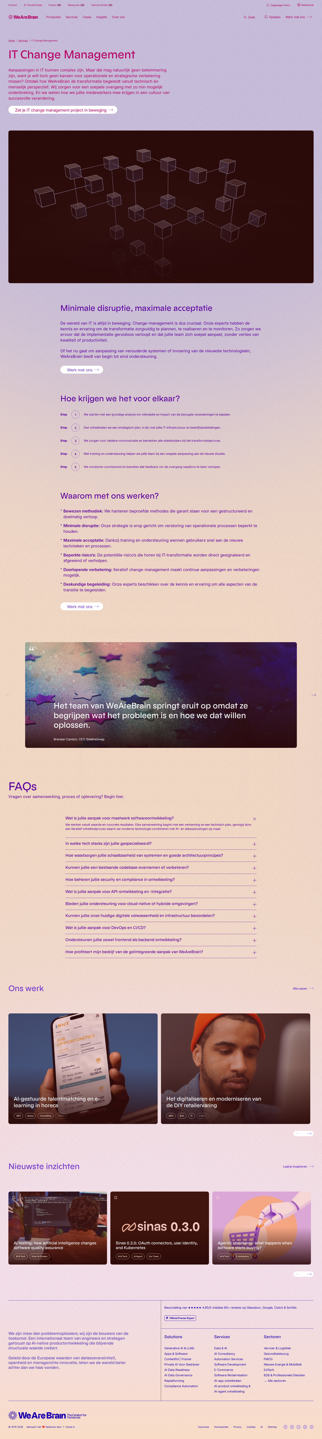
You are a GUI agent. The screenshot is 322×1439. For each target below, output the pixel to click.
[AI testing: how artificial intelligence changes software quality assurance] (57, 1228)
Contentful (171, 1359)
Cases (87, 17)
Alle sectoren (277, 1380)
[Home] (23, 17)
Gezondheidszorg (276, 1353)
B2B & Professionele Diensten (284, 1375)
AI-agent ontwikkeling (229, 1391)
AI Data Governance (178, 1375)
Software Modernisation (230, 1375)
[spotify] (305, 1427)
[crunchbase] (312, 1427)
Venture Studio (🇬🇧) (102, 5)
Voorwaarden (221, 1426)
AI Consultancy (224, 1353)
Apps (168, 1353)
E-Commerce (223, 1370)
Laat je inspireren (295, 1166)
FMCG (268, 1359)
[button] (272, 17)
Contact (12, 5)
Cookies (251, 1426)
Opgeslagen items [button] (280, 5)
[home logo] (47, 1415)
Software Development (230, 1364)
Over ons (118, 17)
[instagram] (292, 1427)
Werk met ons (295, 17)
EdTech (269, 1370)
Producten (53, 17)
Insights (101, 17)
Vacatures (203, 1426)
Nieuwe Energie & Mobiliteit (283, 1364)
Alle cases (300, 988)
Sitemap (272, 1426)
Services (72, 17)
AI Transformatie (33, 5)
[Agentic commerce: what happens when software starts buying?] (261, 1228)
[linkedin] (285, 1427)
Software (181, 1353)
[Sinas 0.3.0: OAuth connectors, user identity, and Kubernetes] (159, 1228)
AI (261, 1426)
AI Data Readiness (177, 1370)
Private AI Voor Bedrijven (181, 1364)
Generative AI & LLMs (179, 1348)
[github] (299, 1427)
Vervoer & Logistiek (277, 1348)
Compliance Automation (181, 1386)
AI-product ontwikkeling (231, 1386)
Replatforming (174, 1380)
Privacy (237, 1426)
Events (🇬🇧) (55, 5)
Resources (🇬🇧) (76, 5)
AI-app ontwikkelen (227, 1380)
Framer (186, 1359)
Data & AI (220, 1348)
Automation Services (228, 1359)
